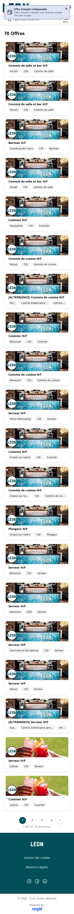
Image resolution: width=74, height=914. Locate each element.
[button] (66, 9)
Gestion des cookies (37, 858)
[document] (37, 58)
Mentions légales (37, 867)
